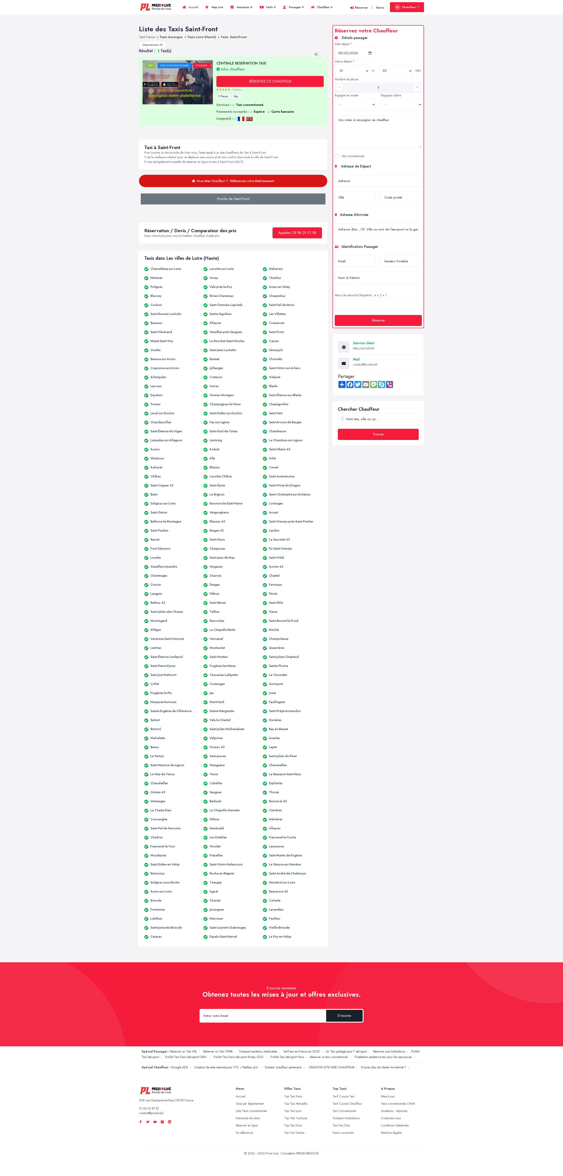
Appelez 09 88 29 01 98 (297, 232)
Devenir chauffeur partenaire (283, 1067)
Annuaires (242, 7)
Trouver (378, 434)
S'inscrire (344, 1015)
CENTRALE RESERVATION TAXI (241, 66)
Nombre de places (346, 79)
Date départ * (344, 44)
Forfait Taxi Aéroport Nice (287, 1057)
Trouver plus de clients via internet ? (383, 1067)
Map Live (217, 7)
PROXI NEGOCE (307, 1153)
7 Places (223, 96)
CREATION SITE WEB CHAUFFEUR (332, 1067)
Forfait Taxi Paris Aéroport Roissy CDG (239, 1057)
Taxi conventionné (352, 156)
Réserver (361, 8)
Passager (294, 7)
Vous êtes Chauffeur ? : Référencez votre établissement (235, 181)
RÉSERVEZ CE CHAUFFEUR (270, 81)
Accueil (193, 7)
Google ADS (179, 1067)
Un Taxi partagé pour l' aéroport (346, 1051)
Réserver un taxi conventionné (329, 1057)
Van (236, 96)
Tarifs (269, 7)
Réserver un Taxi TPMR (218, 1051)
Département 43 (153, 45)
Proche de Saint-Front (233, 198)
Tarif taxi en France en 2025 (301, 1051)
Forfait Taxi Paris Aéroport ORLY (186, 1057)
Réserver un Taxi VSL (183, 1051)
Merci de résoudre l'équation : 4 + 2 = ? (361, 295)
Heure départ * (345, 61)
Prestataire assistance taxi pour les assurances (383, 1057)
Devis (380, 8)
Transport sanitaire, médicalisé (258, 1051)
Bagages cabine (391, 95)
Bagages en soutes (346, 95)
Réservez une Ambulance (389, 1051)
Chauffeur (323, 7)
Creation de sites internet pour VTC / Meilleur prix (226, 1067)
